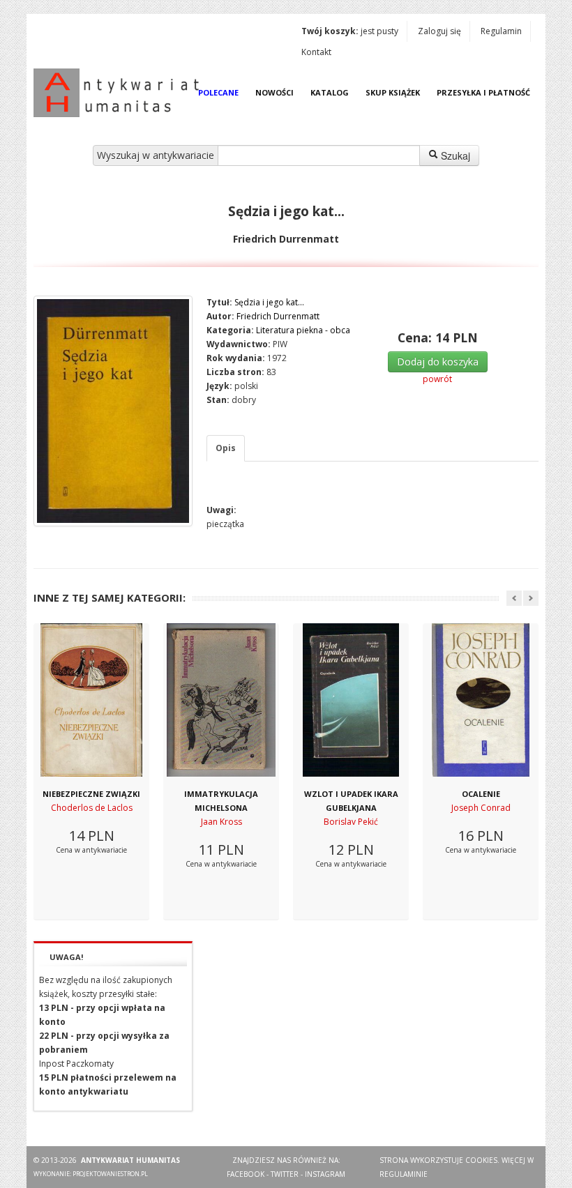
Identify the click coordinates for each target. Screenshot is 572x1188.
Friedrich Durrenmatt (277, 316)
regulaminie (403, 1174)
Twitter (285, 1174)
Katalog (329, 92)
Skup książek (393, 92)
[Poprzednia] (514, 598)
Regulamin (501, 31)
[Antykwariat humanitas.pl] (119, 92)
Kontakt (316, 52)
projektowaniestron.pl (110, 1174)
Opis (226, 448)
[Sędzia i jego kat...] (113, 411)
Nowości (274, 92)
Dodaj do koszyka (438, 361)
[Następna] (531, 598)
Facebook (245, 1174)
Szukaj (454, 155)
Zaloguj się (439, 31)
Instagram (325, 1174)
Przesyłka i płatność (483, 92)
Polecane (218, 92)
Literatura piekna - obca (303, 330)
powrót (437, 379)
